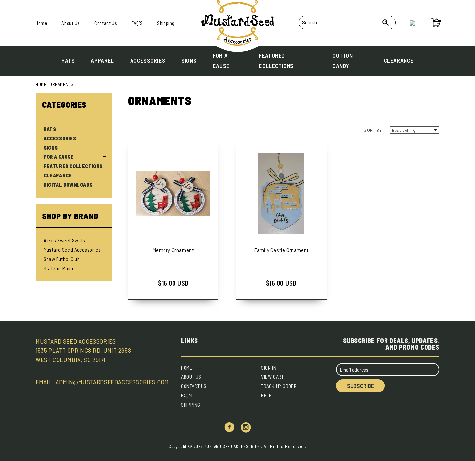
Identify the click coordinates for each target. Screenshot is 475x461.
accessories (60, 138)
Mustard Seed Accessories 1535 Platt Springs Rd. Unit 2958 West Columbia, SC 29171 (83, 350)
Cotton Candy (342, 60)
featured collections (73, 166)
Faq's (187, 395)
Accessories (147, 60)
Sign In (268, 367)
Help (266, 395)
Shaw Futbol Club (62, 259)
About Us (70, 23)
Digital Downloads (68, 185)
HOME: (42, 84)
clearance (58, 175)
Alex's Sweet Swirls (64, 240)
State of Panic (59, 268)
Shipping (165, 23)
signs (51, 148)
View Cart (272, 376)
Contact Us (105, 23)
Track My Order (279, 386)
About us (191, 376)
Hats (68, 60)
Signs (188, 60)
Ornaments (61, 84)
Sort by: (373, 130)
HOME (186, 367)
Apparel (102, 60)
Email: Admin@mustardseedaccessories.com (102, 382)
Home (41, 23)
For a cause (221, 60)
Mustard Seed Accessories (72, 249)
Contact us (193, 386)
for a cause (59, 157)
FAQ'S (137, 23)
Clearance (399, 60)
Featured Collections (276, 60)
